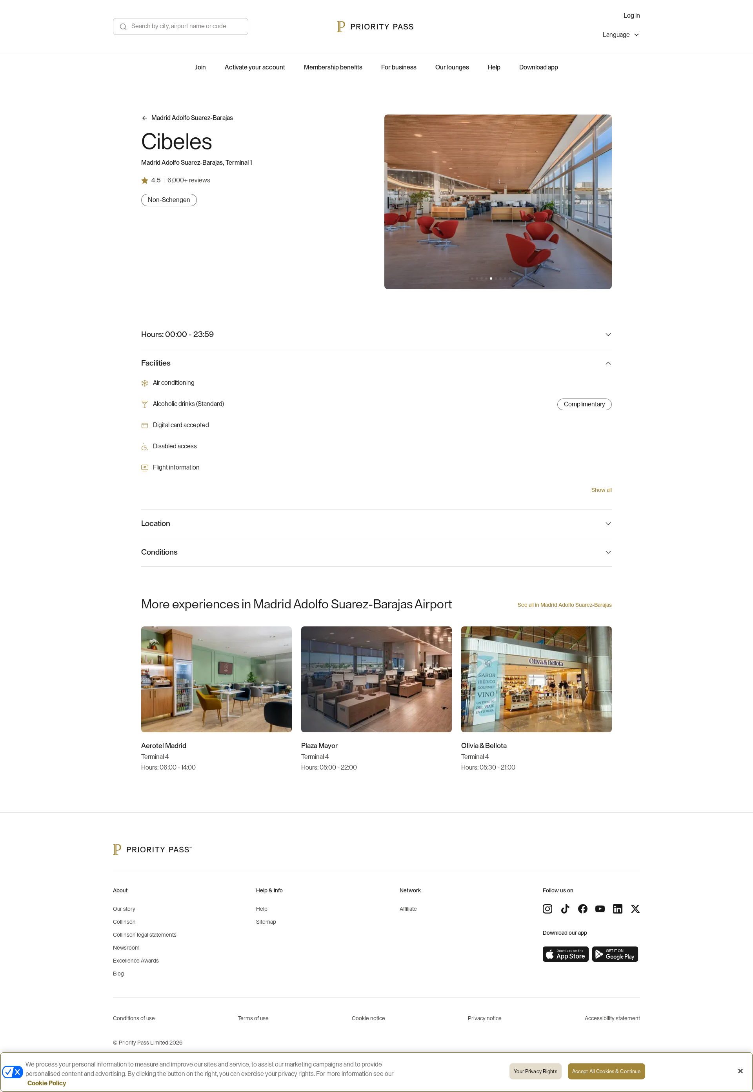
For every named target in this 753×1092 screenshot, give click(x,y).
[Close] (740, 1071)
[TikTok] (565, 909)
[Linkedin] (617, 909)
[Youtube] (600, 909)
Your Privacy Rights (535, 1071)
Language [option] (616, 35)
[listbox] (621, 35)
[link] (566, 954)
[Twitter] (635, 909)
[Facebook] (582, 909)
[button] (472, 278)
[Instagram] (547, 909)
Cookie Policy (46, 1083)
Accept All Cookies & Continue (606, 1071)
